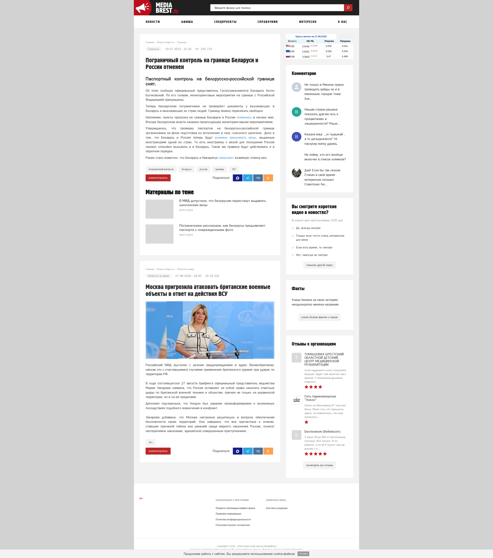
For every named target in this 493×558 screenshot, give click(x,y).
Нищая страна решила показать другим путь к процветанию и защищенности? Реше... (322, 116)
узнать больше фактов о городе (319, 317)
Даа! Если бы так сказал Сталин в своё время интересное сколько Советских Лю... (322, 177)
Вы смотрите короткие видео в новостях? (314, 209)
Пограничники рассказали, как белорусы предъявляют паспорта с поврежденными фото (222, 227)
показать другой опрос (319, 265)
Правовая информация (228, 513)
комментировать (158, 177)
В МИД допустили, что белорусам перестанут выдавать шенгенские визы (222, 203)
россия (203, 169)
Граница (219, 169)
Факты (298, 288)
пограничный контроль (161, 169)
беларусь (187, 169)
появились (244, 117)
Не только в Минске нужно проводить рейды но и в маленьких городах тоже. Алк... (324, 92)
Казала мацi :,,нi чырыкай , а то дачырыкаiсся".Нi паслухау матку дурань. (324, 139)
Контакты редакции (277, 508)
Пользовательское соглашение (233, 525)
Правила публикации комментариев (235, 508)
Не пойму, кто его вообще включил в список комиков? (325, 157)
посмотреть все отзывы (319, 465)
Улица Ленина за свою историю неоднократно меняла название (315, 302)
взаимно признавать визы (235, 137)
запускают (226, 158)
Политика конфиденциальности (233, 519)
